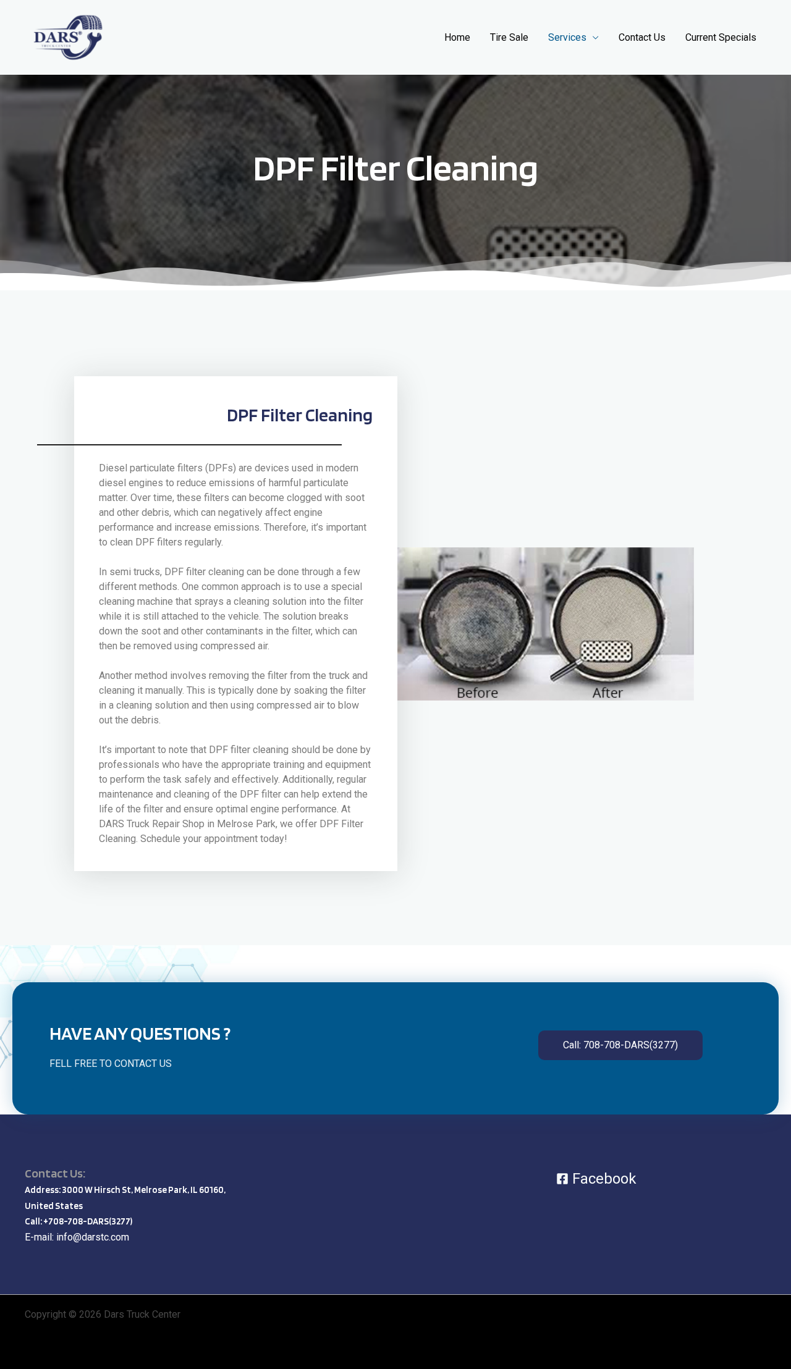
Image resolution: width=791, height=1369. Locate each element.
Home (457, 37)
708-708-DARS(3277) (90, 1221)
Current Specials (720, 37)
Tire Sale (509, 37)
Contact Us (642, 37)
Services (567, 37)
